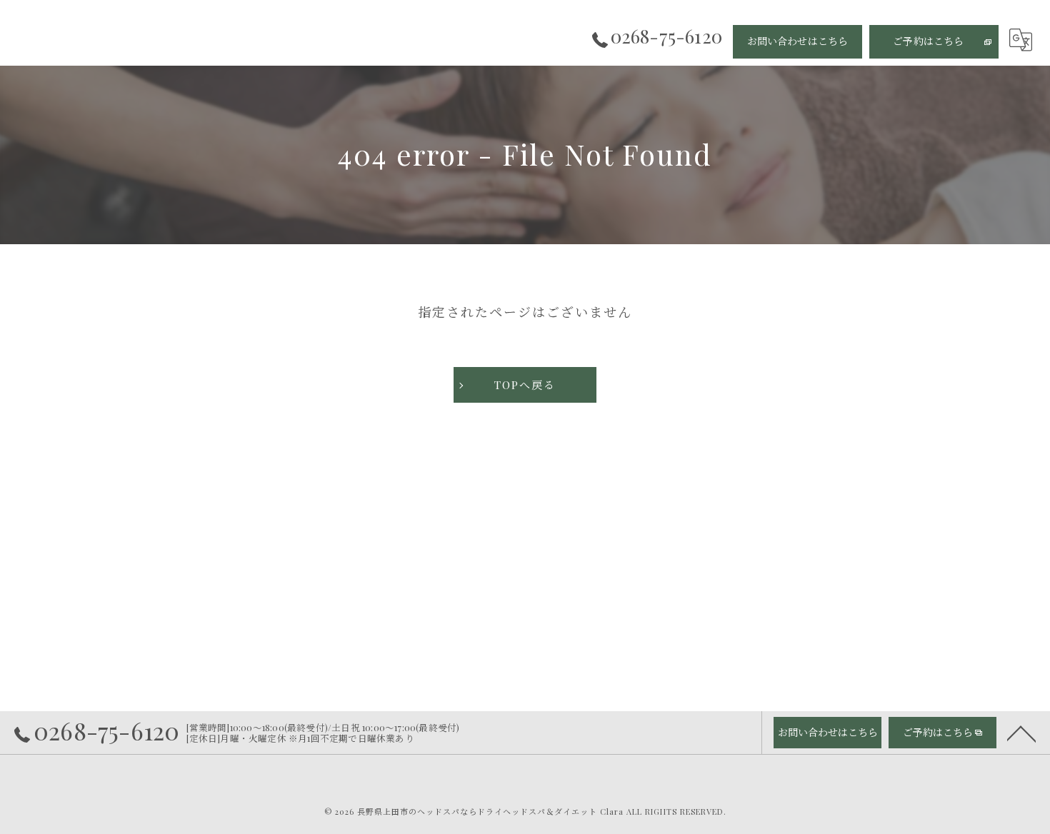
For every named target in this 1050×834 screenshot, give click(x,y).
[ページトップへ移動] (1021, 732)
